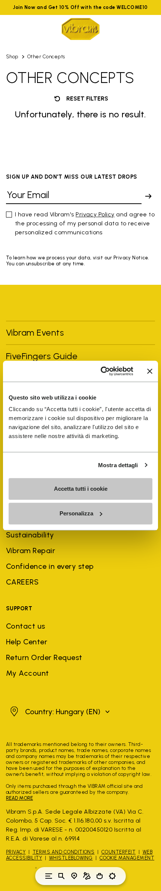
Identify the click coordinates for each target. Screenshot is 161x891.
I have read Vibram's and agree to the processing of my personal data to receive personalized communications (85, 223)
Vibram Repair (30, 550)
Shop (12, 56)
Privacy (15, 852)
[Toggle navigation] (48, 876)
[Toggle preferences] (112, 876)
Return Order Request (44, 657)
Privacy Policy (95, 214)
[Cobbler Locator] (86, 876)
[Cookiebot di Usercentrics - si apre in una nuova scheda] (101, 371)
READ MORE (19, 798)
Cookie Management (127, 858)
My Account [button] (27, 673)
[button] (58, 712)
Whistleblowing (71, 858)
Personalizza (76, 513)
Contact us (25, 626)
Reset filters (86, 98)
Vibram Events (35, 332)
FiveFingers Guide (43, 356)
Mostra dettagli (118, 465)
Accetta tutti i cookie (80, 488)
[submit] (148, 196)
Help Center (26, 641)
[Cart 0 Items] (99, 876)
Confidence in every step (50, 566)
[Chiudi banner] (149, 371)
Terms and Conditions (64, 852)
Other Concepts (46, 56)
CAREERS (22, 581)
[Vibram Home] (80, 29)
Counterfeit (118, 852)
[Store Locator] (74, 876)
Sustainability (30, 534)
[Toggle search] (61, 876)
